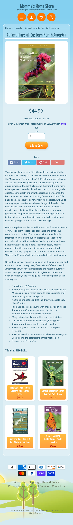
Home (8, 28)
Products (18, 28)
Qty (36, 131)
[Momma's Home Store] (36, 7)
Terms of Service (38, 486)
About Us (19, 482)
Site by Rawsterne (36, 513)
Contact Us (58, 486)
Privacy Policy (16, 486)
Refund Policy (50, 482)
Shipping (34, 482)
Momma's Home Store (35, 510)
